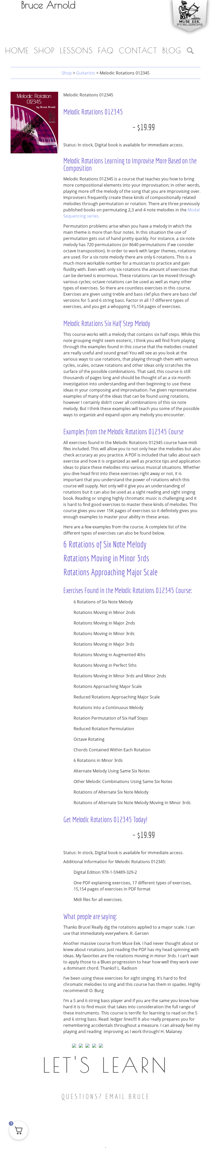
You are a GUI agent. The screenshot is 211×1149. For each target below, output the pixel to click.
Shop (44, 50)
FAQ (106, 50)
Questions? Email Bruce (105, 1096)
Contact (138, 50)
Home (17, 50)
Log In (159, 39)
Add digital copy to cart (97, 127)
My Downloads (125, 39)
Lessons (76, 50)
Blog (171, 50)
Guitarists (85, 73)
